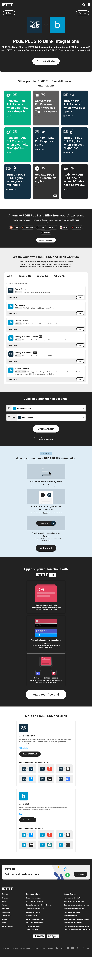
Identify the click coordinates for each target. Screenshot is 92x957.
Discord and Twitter (32, 930)
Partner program (25, 948)
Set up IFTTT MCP (46, 240)
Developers (6, 948)
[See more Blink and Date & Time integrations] (64, 834)
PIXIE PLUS (24, 41)
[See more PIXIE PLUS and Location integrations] (27, 779)
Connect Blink (28, 820)
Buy (20, 814)
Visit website (23, 748)
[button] (89, 4)
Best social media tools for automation (77, 930)
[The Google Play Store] (53, 936)
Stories (4, 901)
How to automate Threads (73, 922)
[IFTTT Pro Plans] (40, 336)
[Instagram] (67, 948)
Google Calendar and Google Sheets (38, 905)
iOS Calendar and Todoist (34, 922)
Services (5, 898)
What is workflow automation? (74, 908)
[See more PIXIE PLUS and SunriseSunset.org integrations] (27, 768)
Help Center (6, 912)
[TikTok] (82, 948)
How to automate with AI (72, 898)
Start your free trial (46, 694)
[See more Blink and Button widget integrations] (46, 834)
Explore (5, 894)
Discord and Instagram (33, 898)
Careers (15, 948)
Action (19, 292)
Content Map (6, 915)
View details (13, 297)
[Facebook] (57, 948)
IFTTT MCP (5, 908)
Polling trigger (21, 371)
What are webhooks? (71, 915)
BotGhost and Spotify (33, 912)
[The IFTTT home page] (7, 4)
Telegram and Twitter (33, 926)
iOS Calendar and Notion (34, 901)
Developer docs (7, 926)
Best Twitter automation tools (74, 901)
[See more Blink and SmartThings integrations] (46, 845)
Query (19, 339)
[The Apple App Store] (39, 936)
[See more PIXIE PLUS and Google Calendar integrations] (64, 779)
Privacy (43, 948)
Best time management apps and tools (77, 905)
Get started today (46, 61)
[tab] (10, 276)
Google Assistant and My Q (35, 908)
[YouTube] (72, 948)
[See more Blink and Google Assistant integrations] (27, 845)
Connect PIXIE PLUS (30, 754)
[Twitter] (77, 948)
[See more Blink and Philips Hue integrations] (64, 845)
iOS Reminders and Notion (35, 919)
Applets (4, 905)
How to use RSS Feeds (72, 912)
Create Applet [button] (46, 428)
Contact (36, 948)
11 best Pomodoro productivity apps (76, 919)
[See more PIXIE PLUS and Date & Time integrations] (64, 768)
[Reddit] (87, 948)
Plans (4, 922)
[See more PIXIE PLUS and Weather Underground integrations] (46, 779)
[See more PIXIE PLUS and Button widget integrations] (46, 768)
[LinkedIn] (62, 948)
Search (4, 919)
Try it (80, 297)
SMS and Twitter (31, 915)
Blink (48, 41)
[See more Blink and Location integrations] (27, 834)
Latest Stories (70, 894)
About (50, 948)
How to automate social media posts (76, 926)
